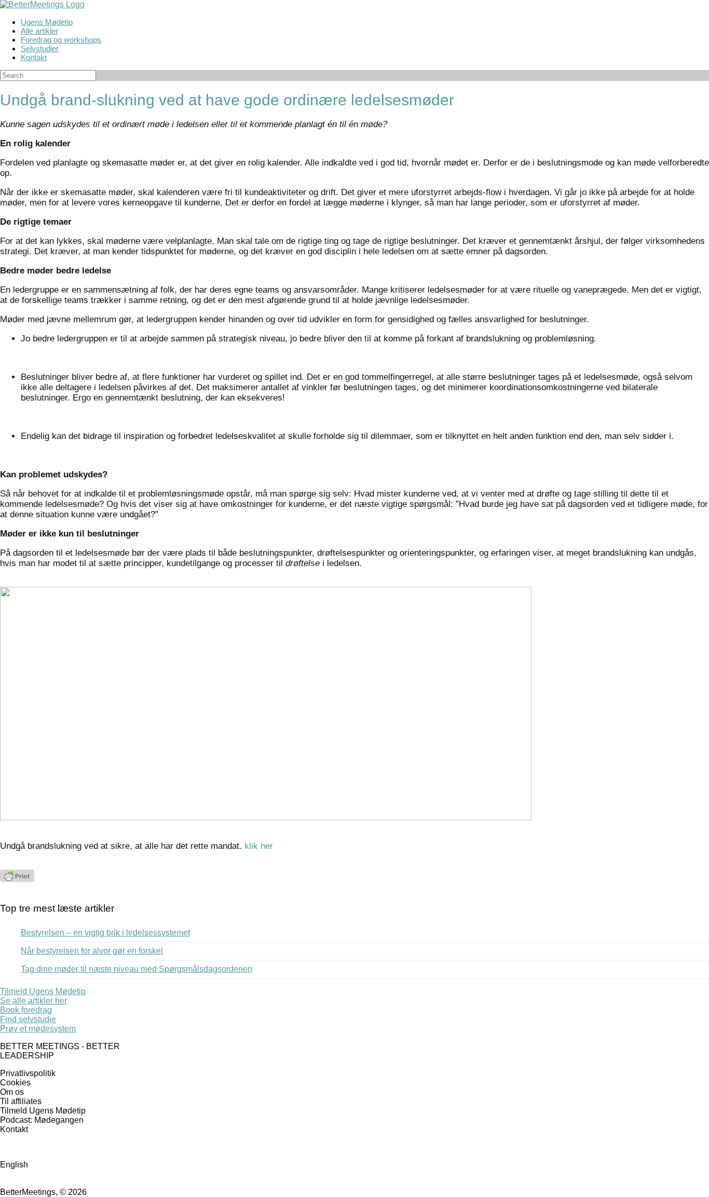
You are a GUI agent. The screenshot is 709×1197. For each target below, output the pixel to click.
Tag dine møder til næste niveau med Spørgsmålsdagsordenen (136, 969)
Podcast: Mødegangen (42, 1120)
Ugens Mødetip (47, 22)
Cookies (15, 1082)
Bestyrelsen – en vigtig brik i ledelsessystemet (105, 932)
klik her (258, 846)
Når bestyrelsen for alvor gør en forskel (92, 950)
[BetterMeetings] (42, 4)
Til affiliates (21, 1101)
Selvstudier (40, 48)
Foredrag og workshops (61, 39)
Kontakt (34, 57)
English (14, 1164)
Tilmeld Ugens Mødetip (43, 1110)
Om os (12, 1092)
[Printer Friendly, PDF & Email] (17, 879)
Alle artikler (39, 30)
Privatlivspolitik (28, 1073)
